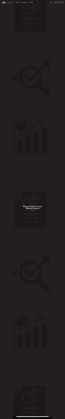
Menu (51, 2)
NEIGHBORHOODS (24, 2)
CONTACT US (31, 2)
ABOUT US (17, 2)
